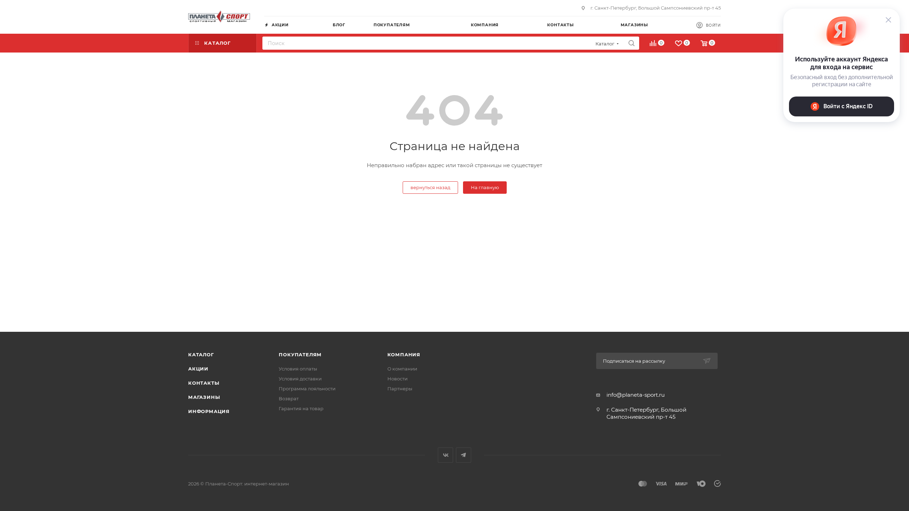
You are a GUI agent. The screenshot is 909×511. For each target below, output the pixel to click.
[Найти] (631, 43)
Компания (403, 354)
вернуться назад (430, 187)
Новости (397, 378)
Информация (209, 411)
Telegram (463, 455)
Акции (198, 369)
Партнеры (399, 388)
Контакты (203, 383)
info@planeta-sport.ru (635, 394)
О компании (402, 369)
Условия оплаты (298, 369)
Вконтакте (445, 455)
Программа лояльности (307, 388)
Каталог (201, 354)
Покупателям (300, 354)
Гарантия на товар (301, 408)
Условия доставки (300, 378)
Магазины (204, 397)
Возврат (289, 398)
